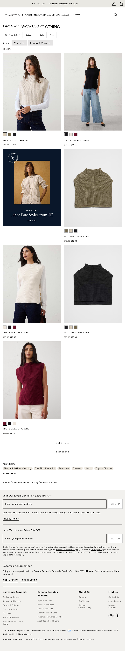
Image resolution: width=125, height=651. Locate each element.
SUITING (44, 15)
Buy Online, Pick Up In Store (13, 622)
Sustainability (9, 634)
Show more (8, 473)
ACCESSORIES (56, 15)
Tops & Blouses (104, 468)
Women (6, 482)
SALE (67, 15)
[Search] (116, 15)
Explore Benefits (45, 609)
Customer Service (11, 597)
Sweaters (64, 468)
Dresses (77, 468)
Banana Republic (112, 606)
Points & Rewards (45, 605)
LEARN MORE (29, 580)
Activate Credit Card (47, 613)
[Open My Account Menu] (114, 3)
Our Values (83, 601)
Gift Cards (7, 613)
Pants (88, 468)
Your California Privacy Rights (87, 630)
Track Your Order (11, 609)
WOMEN (29, 15)
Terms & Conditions (65, 549)
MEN (36, 15)
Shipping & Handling (12, 601)
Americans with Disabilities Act (17, 639)
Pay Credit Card (44, 601)
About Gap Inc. (25, 634)
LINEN (22, 15)
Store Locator (115, 601)
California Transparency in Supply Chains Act (55, 639)
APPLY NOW (10, 580)
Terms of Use (110, 630)
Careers (82, 597)
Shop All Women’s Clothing (25, 482)
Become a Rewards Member (50, 617)
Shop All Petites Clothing (17, 468)
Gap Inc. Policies (86, 639)
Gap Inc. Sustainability (84, 606)
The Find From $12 (45, 468)
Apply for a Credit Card (48, 621)
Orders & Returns (11, 605)
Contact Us (113, 597)
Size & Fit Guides (11, 617)
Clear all (6, 43)
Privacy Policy (11, 518)
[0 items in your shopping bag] (121, 3)
